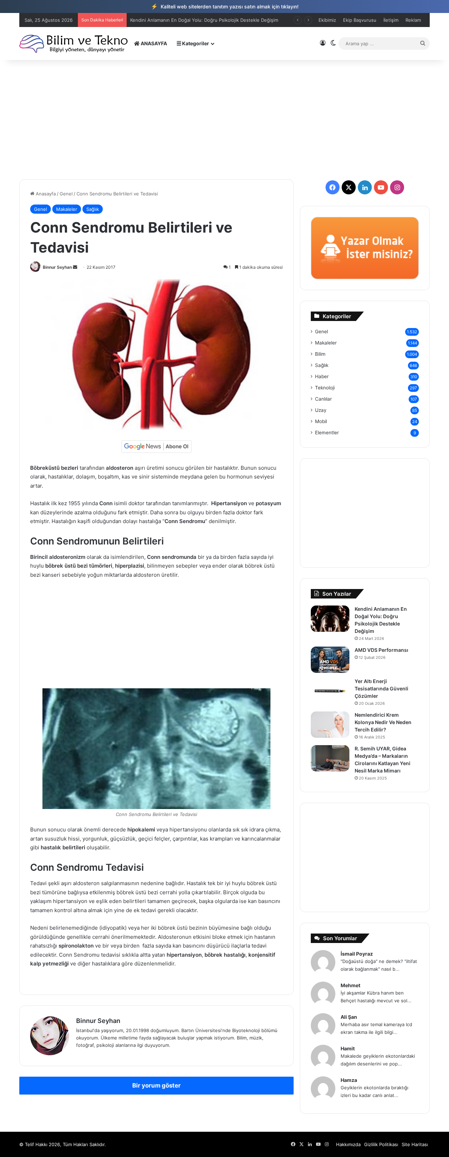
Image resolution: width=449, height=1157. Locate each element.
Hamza (349, 1080)
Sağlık (92, 209)
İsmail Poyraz (357, 954)
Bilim (320, 354)
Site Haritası (415, 1144)
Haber (322, 376)
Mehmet (350, 985)
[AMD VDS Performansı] (330, 660)
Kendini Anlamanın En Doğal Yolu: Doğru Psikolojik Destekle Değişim (204, 20)
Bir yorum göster (156, 1085)
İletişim (390, 20)
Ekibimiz (327, 20)
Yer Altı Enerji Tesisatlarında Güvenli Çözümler (381, 688)
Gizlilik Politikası (381, 1144)
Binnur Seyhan (57, 267)
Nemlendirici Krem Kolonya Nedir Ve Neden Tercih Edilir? (383, 722)
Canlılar (323, 399)
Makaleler (66, 209)
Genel (66, 193)
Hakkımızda (348, 1144)
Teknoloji (325, 387)
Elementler (327, 432)
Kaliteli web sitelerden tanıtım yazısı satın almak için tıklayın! (225, 6)
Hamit (348, 1048)
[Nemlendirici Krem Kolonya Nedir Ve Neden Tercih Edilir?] (330, 724)
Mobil (321, 421)
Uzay (321, 410)
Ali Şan (349, 1017)
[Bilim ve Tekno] (74, 43)
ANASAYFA (153, 43)
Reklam (413, 20)
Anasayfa (45, 193)
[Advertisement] (224, 120)
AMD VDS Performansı (381, 650)
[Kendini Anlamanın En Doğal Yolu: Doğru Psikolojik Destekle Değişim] (330, 619)
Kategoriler (195, 43)
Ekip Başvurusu (359, 20)
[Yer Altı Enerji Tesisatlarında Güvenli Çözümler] (330, 691)
